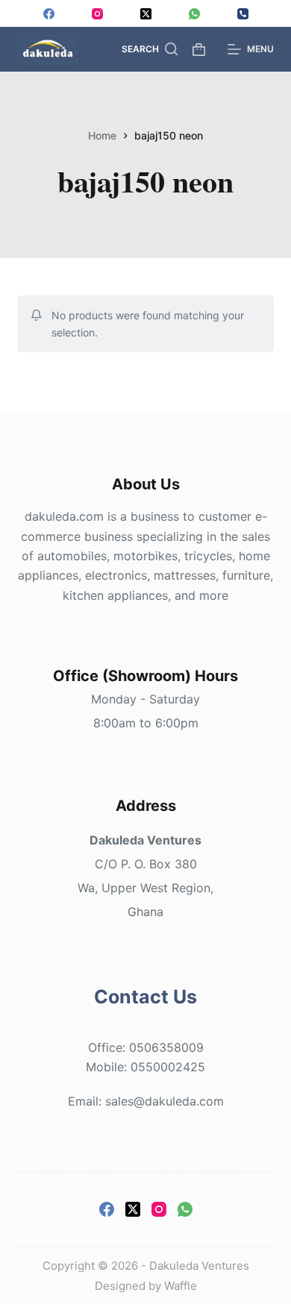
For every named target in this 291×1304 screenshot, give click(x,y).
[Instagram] (97, 13)
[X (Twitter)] (145, 13)
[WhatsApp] (194, 13)
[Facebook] (48, 13)
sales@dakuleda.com (164, 1101)
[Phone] (242, 13)
